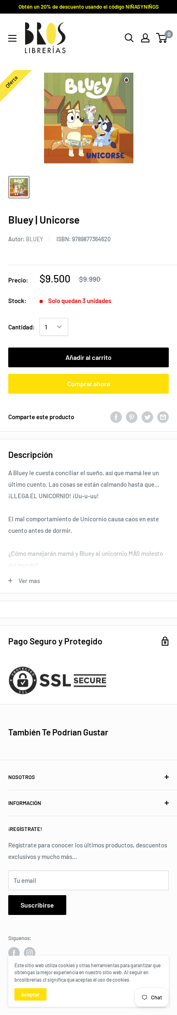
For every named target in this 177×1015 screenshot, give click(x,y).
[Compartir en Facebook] (116, 416)
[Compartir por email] (163, 416)
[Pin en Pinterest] (131, 416)
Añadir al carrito (88, 357)
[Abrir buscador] (129, 37)
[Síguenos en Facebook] (14, 953)
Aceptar (30, 994)
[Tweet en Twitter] (147, 416)
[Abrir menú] (12, 38)
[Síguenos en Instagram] (29, 953)
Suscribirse (37, 905)
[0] (162, 38)
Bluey (34, 239)
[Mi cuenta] (145, 37)
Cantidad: (21, 327)
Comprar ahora (88, 383)
